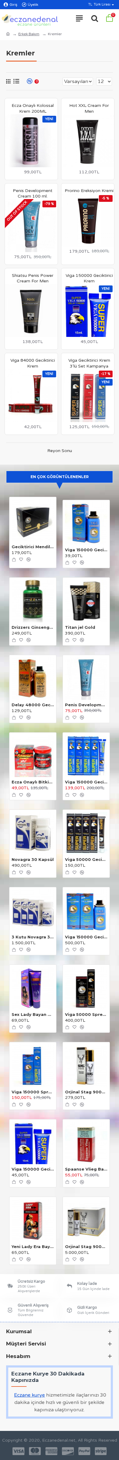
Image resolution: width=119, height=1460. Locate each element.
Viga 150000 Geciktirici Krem (89, 278)
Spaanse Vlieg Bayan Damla (86, 1169)
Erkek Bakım (28, 34)
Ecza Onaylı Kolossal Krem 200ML (33, 108)
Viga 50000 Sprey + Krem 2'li (86, 1014)
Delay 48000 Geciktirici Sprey (33, 704)
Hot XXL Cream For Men (89, 108)
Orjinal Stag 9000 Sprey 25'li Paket (86, 1246)
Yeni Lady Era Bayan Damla (33, 1246)
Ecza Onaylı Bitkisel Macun (33, 781)
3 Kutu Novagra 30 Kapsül (33, 936)
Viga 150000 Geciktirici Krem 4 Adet (86, 781)
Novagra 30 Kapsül (33, 859)
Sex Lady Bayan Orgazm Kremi (33, 1014)
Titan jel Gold (80, 627)
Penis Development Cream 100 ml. (32, 193)
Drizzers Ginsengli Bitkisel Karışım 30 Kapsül (33, 627)
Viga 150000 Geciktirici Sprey (86, 549)
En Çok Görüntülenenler (60, 476)
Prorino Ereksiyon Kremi (89, 190)
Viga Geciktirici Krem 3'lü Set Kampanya (89, 363)
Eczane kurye (29, 1395)
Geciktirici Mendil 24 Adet (33, 546)
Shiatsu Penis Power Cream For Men (32, 278)
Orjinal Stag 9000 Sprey (86, 1091)
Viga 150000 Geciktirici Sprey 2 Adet (86, 936)
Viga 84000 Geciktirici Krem (32, 363)
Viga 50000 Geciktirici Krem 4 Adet (86, 859)
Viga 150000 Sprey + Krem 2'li (33, 1091)
